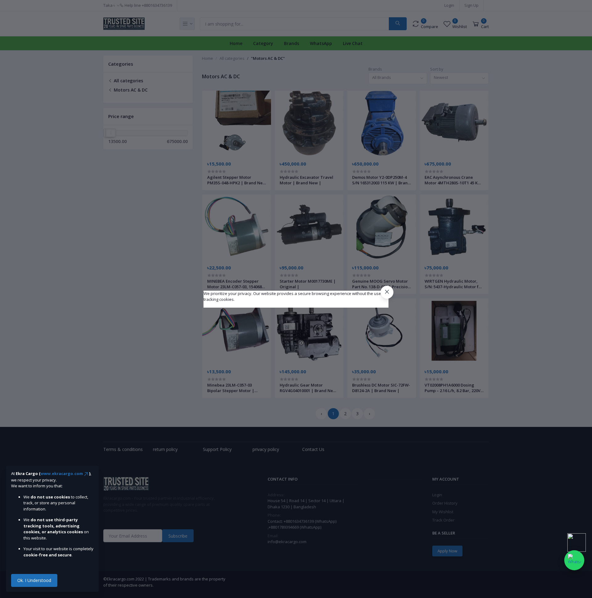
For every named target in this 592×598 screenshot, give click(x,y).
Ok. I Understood (34, 580)
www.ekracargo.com (61, 473)
